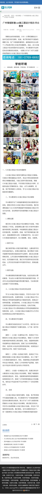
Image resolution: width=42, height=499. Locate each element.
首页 (12, 15)
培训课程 (18, 15)
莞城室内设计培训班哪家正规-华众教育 (16, 436)
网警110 (27, 490)
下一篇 (37, 424)
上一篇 (33, 424)
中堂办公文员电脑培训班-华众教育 (14, 447)
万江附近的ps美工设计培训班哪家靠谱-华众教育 (18, 438)
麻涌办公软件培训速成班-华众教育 (14, 450)
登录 (17, 457)
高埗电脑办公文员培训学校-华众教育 (15, 441)
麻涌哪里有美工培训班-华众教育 (14, 444)
